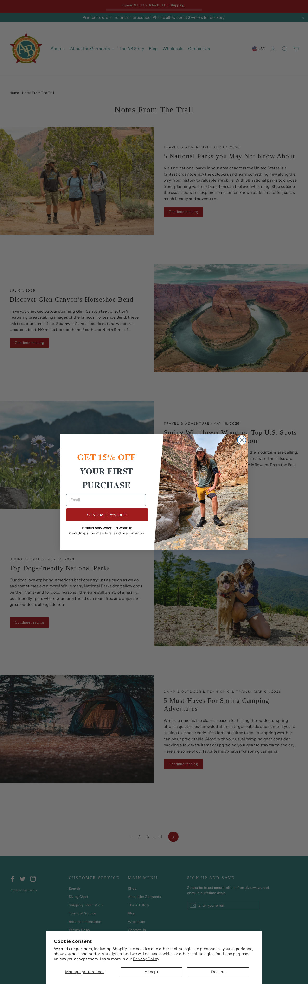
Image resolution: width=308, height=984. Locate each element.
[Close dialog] (241, 440)
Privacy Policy (146, 958)
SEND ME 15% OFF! (107, 515)
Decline (218, 971)
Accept (151, 971)
